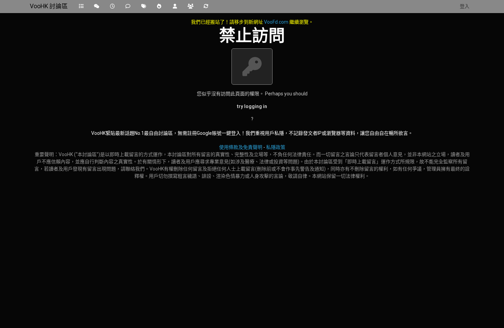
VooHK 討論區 (49, 6)
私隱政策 (275, 147)
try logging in (252, 106)
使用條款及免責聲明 (240, 147)
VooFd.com (276, 22)
